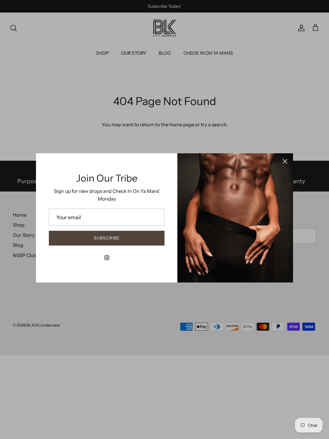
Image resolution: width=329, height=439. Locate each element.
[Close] (285, 161)
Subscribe (107, 237)
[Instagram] (106, 257)
